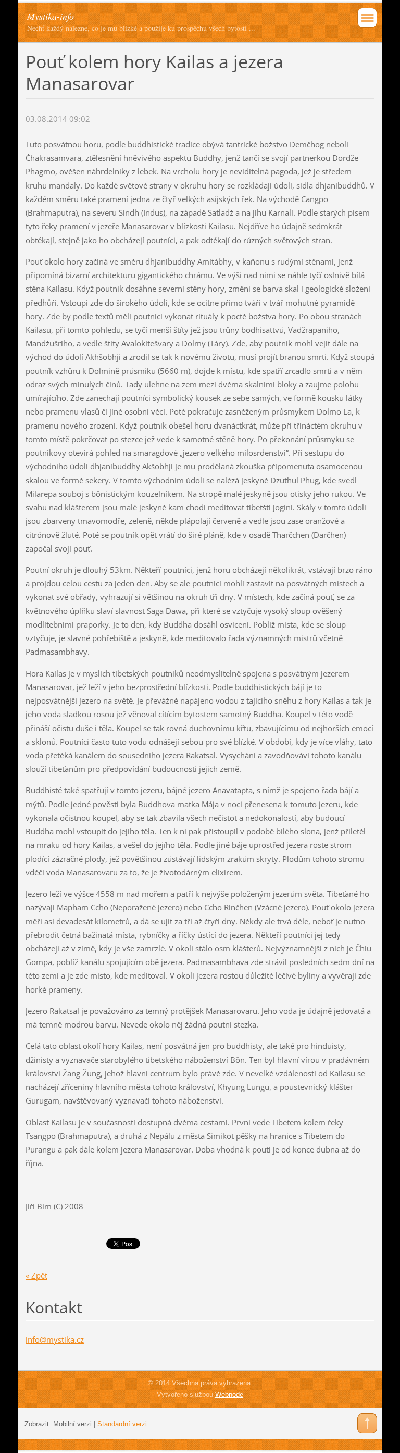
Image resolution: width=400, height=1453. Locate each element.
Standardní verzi (122, 1424)
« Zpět (36, 1275)
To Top (367, 1423)
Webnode (229, 1394)
